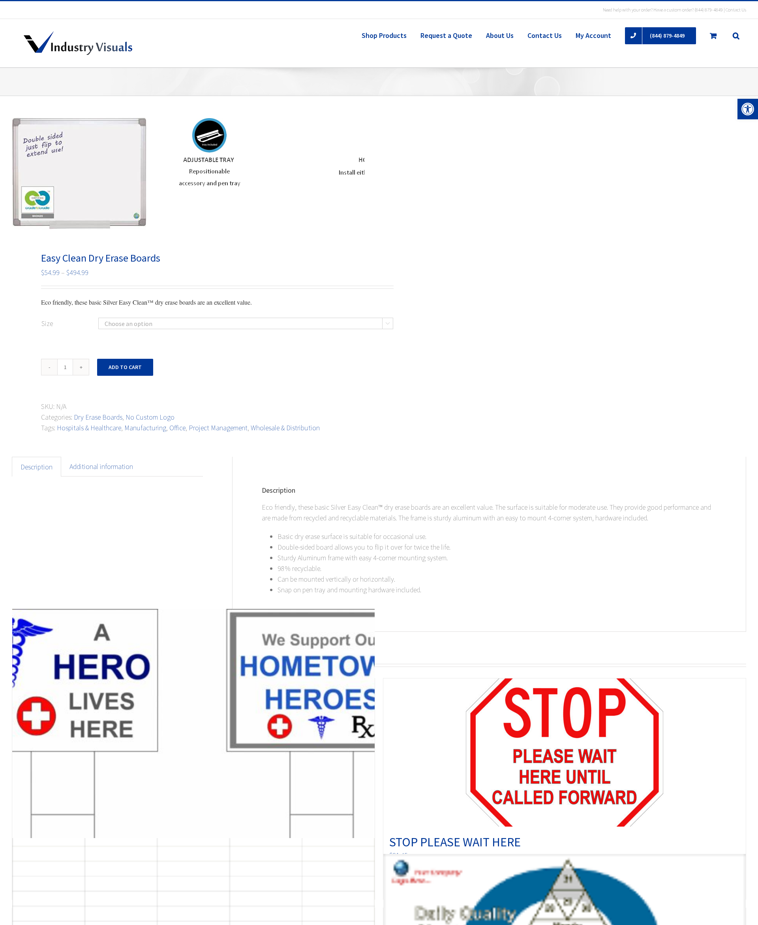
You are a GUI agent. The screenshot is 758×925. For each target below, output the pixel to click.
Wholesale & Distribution (285, 427)
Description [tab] (37, 466)
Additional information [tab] (101, 466)
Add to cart (125, 367)
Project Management (218, 427)
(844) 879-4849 (708, 10)
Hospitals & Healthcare (89, 427)
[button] (747, 109)
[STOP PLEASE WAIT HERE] (564, 752)
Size (47, 323)
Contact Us (736, 10)
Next (358, 174)
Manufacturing (145, 427)
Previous (18, 174)
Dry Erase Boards (98, 417)
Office (177, 427)
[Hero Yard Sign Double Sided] (193, 744)
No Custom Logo (150, 417)
